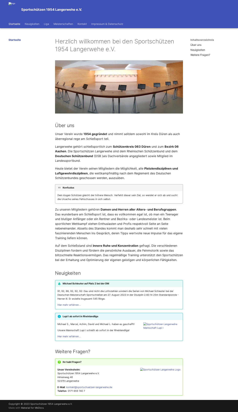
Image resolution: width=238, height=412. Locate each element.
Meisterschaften (63, 23)
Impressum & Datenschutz (107, 23)
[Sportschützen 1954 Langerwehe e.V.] (12, 10)
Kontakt (82, 23)
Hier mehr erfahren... (69, 304)
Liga (46, 23)
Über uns (195, 44)
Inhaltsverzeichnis (202, 39)
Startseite (14, 23)
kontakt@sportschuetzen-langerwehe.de (89, 387)
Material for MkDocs (32, 407)
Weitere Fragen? (200, 54)
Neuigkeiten (32, 23)
